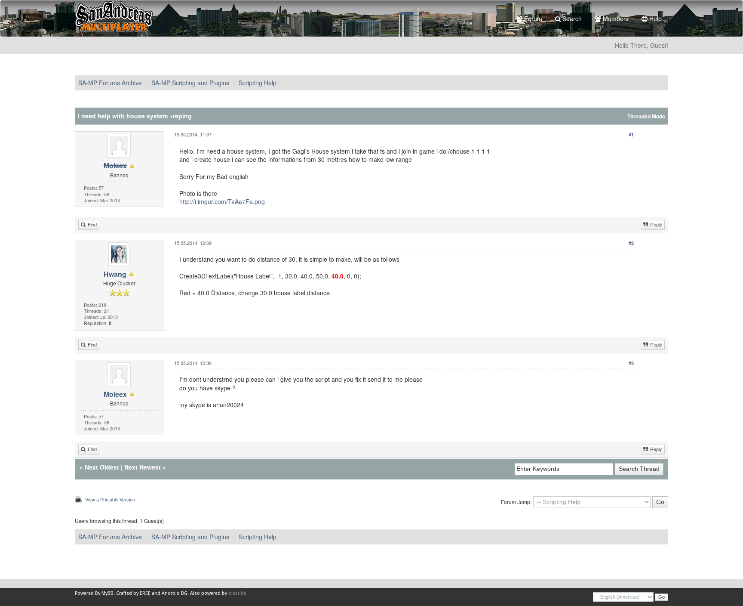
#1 (631, 134)
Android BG (174, 593)
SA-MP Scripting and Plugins (190, 82)
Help (655, 18)
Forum (532, 18)
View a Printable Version (110, 499)
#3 (631, 363)
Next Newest (142, 467)
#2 (631, 243)
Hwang (115, 274)
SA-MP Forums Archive (110, 82)
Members (615, 18)
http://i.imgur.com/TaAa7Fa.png (222, 201)
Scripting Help (257, 82)
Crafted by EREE (133, 593)
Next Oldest (102, 467)
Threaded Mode (646, 116)
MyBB (107, 593)
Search (571, 18)
